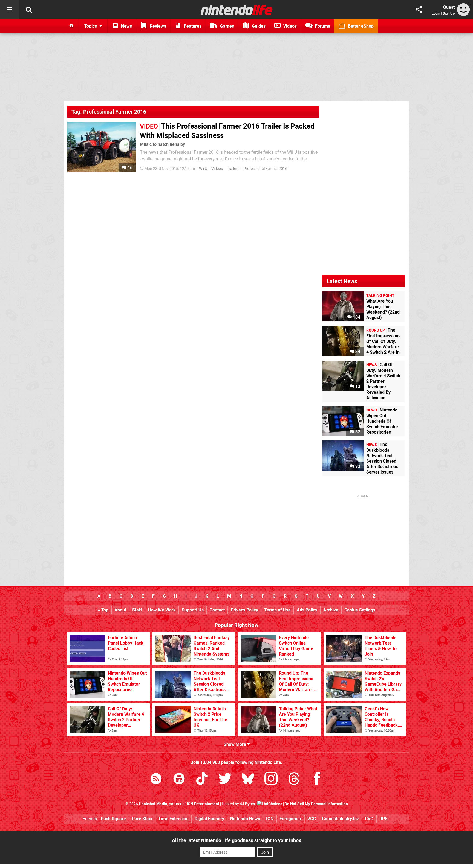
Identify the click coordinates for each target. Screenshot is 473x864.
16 (129, 167)
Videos (217, 168)
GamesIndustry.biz (340, 818)
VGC (311, 818)
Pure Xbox (142, 818)
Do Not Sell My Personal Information (316, 804)
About (120, 610)
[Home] (71, 26)
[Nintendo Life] (236, 9)
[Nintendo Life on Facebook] (317, 779)
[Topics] (9, 9)
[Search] (28, 9)
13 (357, 386)
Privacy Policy (244, 610)
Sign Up (449, 13)
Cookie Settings (359, 610)
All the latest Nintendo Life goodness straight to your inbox (236, 840)
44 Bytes (247, 804)
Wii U (203, 168)
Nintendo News (245, 818)
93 (357, 466)
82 (357, 431)
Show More (235, 744)
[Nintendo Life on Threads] (294, 779)
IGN (269, 818)
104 (356, 317)
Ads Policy (307, 610)
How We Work (162, 610)
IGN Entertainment (203, 804)
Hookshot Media (153, 804)
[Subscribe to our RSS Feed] (156, 779)
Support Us (193, 610)
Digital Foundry (209, 818)
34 (357, 351)
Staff (137, 610)
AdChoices (272, 804)
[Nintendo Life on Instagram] (271, 779)
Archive (330, 610)
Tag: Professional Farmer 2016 (108, 111)
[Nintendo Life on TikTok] (202, 779)
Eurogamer (290, 818)
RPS (383, 818)
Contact (217, 610)
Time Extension (173, 818)
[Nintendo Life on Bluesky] (248, 779)
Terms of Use (277, 610)
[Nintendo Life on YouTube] (179, 779)
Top (104, 610)
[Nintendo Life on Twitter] (225, 779)
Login (436, 13)
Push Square (113, 818)
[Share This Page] (418, 9)
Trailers (233, 168)
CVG (369, 818)
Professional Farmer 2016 (265, 168)
